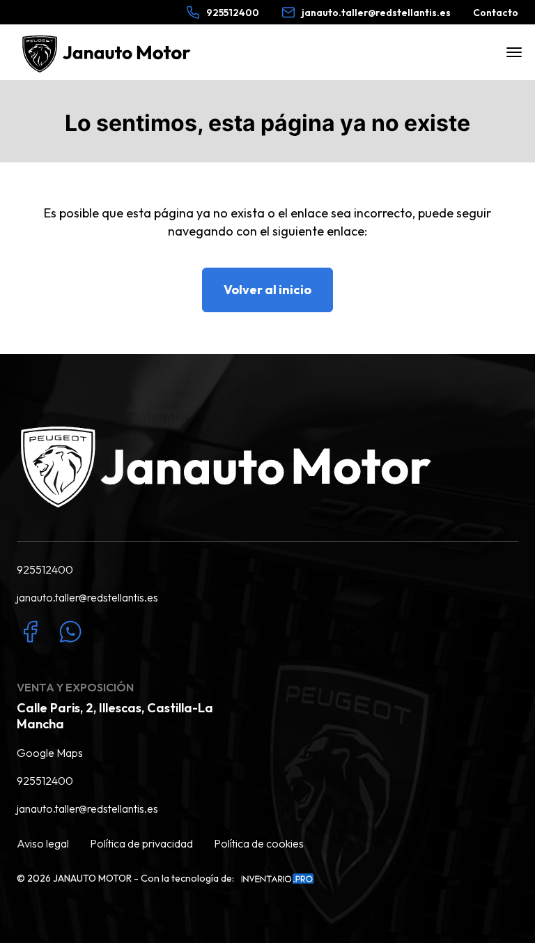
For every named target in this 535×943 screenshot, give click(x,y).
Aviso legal (43, 843)
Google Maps (50, 753)
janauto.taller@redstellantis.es (87, 597)
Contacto (495, 12)
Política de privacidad (141, 843)
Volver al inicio (267, 290)
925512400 (45, 569)
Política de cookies (259, 843)
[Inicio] (109, 52)
